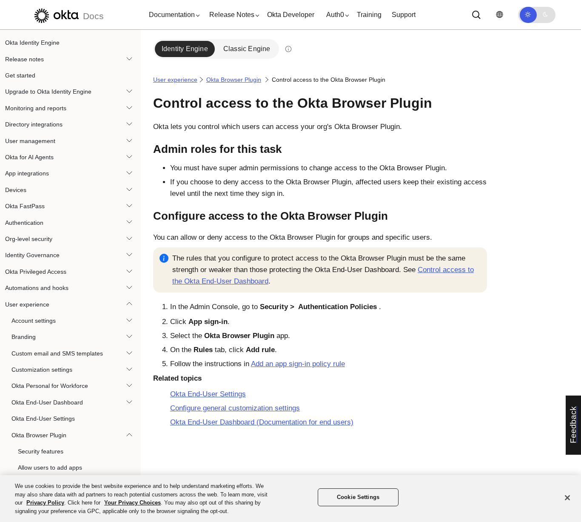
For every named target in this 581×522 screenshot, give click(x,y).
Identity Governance (32, 255)
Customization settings (41, 369)
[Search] (476, 15)
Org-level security (28, 238)
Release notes (24, 58)
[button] (172, 15)
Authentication (24, 222)
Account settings (33, 320)
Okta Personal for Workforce (49, 385)
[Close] (567, 497)
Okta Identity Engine (32, 42)
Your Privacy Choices (132, 502)
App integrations (27, 173)
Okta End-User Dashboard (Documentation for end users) (261, 422)
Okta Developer (290, 14)
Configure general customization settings (235, 408)
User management (30, 140)
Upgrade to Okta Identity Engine (48, 91)
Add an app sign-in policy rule (298, 364)
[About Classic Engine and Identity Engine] (288, 49)
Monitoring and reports (35, 108)
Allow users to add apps (50, 467)
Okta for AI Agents (29, 157)
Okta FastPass (25, 206)
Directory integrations (34, 124)
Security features (40, 451)
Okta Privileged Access (35, 271)
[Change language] (499, 15)
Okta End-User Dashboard (47, 402)
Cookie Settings (358, 497)
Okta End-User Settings (43, 418)
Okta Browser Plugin (38, 434)
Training (369, 14)
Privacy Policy (45, 502)
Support (404, 14)
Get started (20, 75)
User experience (27, 304)
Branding (23, 336)
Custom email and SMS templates (57, 353)
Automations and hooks (36, 287)
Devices (15, 189)
